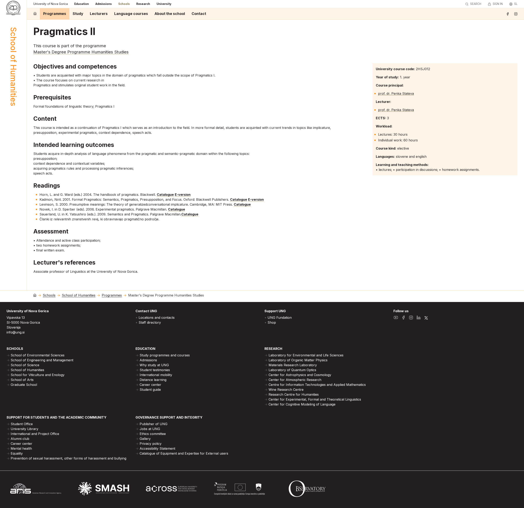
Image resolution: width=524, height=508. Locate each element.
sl (515, 4)
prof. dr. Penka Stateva (396, 93)
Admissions (103, 4)
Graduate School (24, 385)
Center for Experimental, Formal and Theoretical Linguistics (315, 399)
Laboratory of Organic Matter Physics (298, 360)
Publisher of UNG (153, 424)
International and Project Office (35, 434)
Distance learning (153, 380)
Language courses (131, 13)
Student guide (150, 389)
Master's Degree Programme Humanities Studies (81, 52)
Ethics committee (153, 434)
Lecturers (99, 13)
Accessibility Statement (157, 448)
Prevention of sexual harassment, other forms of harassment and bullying (68, 458)
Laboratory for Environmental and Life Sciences (306, 355)
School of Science (25, 365)
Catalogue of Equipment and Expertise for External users (184, 453)
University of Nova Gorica (50, 4)
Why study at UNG (154, 365)
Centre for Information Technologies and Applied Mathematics (317, 385)
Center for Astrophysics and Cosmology (300, 375)
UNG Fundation (280, 317)
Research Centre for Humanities (294, 394)
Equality (17, 453)
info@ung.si (16, 332)
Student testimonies (155, 370)
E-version (183, 195)
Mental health (21, 448)
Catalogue (165, 195)
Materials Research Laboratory (293, 365)
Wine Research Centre (286, 389)
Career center (150, 385)
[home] (35, 13)
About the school (170, 13)
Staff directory (150, 322)
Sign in (498, 4)
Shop (272, 322)
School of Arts (22, 380)
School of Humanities (78, 295)
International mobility (156, 375)
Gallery (145, 439)
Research (143, 4)
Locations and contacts (157, 317)
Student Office (22, 424)
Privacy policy (150, 444)
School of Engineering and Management (42, 360)
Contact (199, 13)
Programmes (54, 13)
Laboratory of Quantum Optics (292, 370)
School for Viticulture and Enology (37, 375)
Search (475, 4)
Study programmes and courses (165, 355)
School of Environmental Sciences (37, 355)
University (164, 4)
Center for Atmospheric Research (295, 380)
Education (81, 4)
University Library (24, 429)
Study (78, 13)
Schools (124, 4)
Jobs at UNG (150, 429)
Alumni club (20, 439)
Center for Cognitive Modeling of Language (302, 404)
